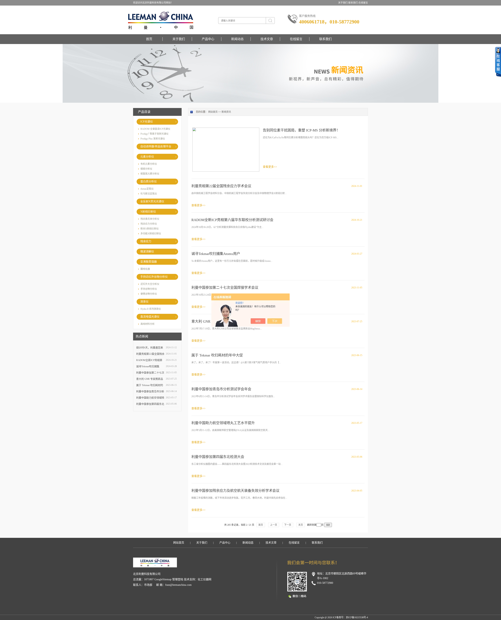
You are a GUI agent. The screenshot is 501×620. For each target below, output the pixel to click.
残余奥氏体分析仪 (150, 219)
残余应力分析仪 (149, 223)
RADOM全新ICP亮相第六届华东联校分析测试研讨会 (232, 220)
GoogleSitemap (162, 579)
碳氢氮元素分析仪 (150, 173)
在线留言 (363, 2)
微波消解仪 (147, 251)
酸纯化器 (145, 269)
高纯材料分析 (148, 324)
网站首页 (213, 112)
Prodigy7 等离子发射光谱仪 (155, 133)
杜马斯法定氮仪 (149, 193)
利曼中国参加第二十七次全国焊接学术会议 (224, 288)
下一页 (287, 525)
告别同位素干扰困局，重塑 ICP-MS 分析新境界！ (301, 130)
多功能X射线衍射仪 (151, 233)
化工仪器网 (204, 579)
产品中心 (208, 39)
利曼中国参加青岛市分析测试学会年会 (221, 389)
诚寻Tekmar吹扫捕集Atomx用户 (215, 254)
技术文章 (266, 39)
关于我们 (178, 39)
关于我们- (343, 2)
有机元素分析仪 (149, 164)
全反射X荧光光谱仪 (152, 201)
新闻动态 (237, 39)
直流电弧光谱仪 (149, 316)
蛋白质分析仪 (148, 181)
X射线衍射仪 (148, 211)
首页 (149, 39)
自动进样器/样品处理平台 (155, 146)
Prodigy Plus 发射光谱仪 (153, 138)
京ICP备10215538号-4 (357, 617)
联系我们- (353, 2)
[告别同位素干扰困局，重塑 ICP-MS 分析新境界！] (225, 149)
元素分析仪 (147, 156)
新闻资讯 (226, 112)
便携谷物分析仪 (149, 293)
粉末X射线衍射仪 (150, 228)
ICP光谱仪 (146, 121)
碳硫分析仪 (146, 168)
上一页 (273, 525)
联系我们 (325, 39)
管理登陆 (177, 579)
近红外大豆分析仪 (150, 284)
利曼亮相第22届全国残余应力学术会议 (221, 186)
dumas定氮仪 (147, 188)
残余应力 (145, 241)
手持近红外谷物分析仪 (154, 276)
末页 (300, 525)
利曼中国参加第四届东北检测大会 (217, 457)
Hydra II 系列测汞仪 (151, 309)
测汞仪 (144, 301)
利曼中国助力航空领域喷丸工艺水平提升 (223, 423)
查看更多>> (270, 166)
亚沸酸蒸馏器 (148, 261)
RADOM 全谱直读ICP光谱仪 (155, 129)
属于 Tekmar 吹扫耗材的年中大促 (217, 355)
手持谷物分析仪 (149, 289)
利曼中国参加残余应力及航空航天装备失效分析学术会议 (235, 491)
